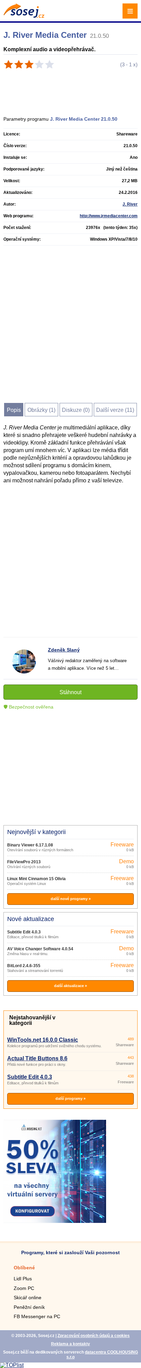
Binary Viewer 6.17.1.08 (30, 845)
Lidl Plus (23, 1278)
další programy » (70, 1098)
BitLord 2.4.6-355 (23, 965)
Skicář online (27, 1297)
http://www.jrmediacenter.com (109, 216)
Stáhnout (70, 692)
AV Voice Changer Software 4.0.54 (40, 948)
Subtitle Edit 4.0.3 (24, 932)
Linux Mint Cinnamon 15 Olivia (36, 878)
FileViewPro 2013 (24, 862)
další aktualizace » (70, 986)
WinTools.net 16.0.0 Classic (42, 1040)
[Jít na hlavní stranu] (23, 16)
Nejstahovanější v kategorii (32, 1020)
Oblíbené (24, 1267)
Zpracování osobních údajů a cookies (93, 1335)
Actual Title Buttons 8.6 (37, 1058)
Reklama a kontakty (70, 1344)
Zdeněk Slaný (64, 650)
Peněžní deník (29, 1307)
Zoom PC (24, 1288)
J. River (130, 204)
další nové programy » (71, 899)
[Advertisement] (73, 90)
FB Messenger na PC (37, 1316)
